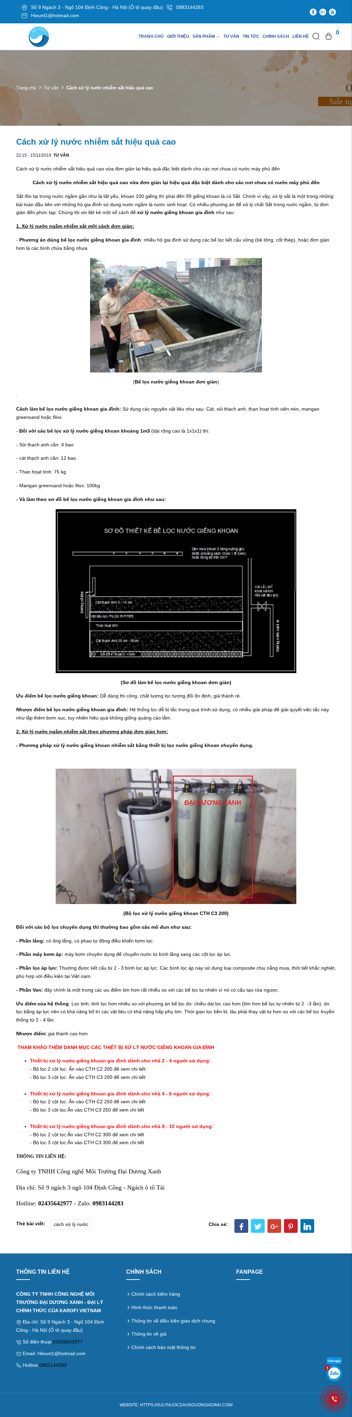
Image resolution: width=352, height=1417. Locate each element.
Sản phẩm (203, 36)
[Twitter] (258, 1226)
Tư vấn (231, 36)
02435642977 (68, 1342)
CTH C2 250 (98, 1101)
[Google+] (274, 1226)
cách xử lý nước (71, 1224)
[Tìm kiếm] (315, 36)
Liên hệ (301, 36)
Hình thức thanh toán (154, 1307)
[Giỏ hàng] (328, 36)
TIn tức (251, 36)
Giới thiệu (178, 36)
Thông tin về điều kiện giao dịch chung (173, 1321)
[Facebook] (241, 1226)
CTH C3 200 (98, 1077)
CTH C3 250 (97, 1110)
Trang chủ (151, 36)
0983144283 (53, 1365)
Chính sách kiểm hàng (155, 1294)
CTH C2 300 (97, 1134)
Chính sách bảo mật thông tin (163, 1347)
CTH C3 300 (97, 1142)
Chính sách (276, 36)
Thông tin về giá (148, 1334)
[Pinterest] (291, 1226)
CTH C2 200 (98, 1069)
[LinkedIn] (307, 1226)
